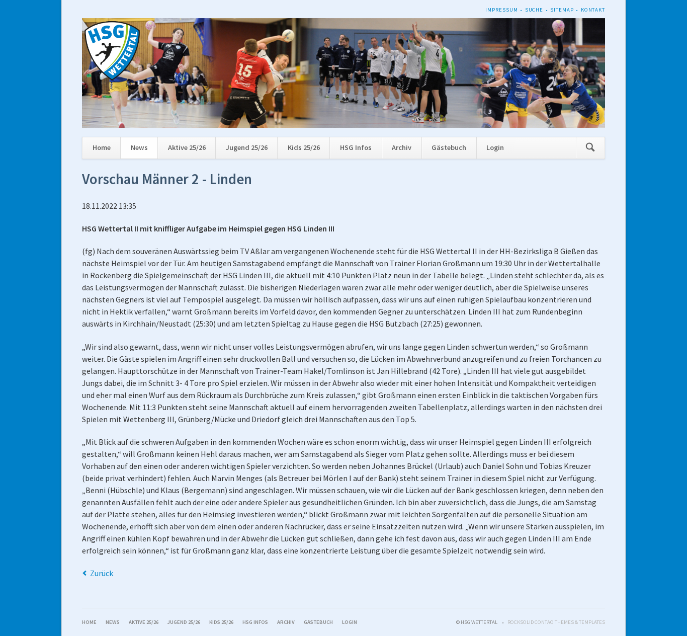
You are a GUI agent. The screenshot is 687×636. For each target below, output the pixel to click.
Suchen (590, 148)
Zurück (101, 573)
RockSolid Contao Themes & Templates (556, 622)
